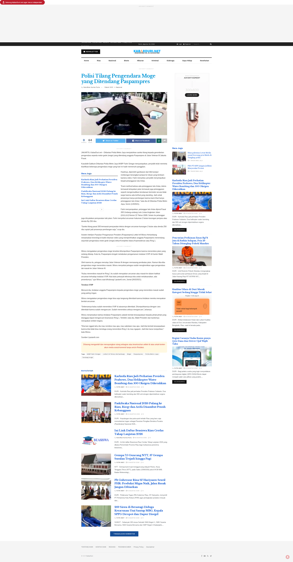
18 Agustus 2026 (140, 437)
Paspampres (138, 354)
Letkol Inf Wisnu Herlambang (114, 354)
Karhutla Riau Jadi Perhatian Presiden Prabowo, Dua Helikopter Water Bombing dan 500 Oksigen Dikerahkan (140, 380)
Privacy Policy (127, 42)
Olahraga (170, 61)
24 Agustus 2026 (133, 387)
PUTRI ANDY (120, 387)
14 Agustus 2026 (133, 518)
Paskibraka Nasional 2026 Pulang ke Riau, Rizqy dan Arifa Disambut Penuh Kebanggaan (99, 193)
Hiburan (140, 61)
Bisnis (126, 61)
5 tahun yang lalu (196, 160)
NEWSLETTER (91, 51)
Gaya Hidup (187, 61)
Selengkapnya (179, 230)
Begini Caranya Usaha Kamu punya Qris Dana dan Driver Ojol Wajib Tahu (191, 341)
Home (86, 61)
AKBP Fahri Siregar (93, 354)
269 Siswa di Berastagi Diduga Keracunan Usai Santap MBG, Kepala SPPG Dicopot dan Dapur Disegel (138, 511)
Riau (99, 61)
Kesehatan (204, 61)
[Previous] (97, 209)
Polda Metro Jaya (151, 354)
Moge (129, 354)
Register (188, 44)
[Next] (101, 209)
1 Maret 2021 (108, 87)
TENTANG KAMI (86, 42)
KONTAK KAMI (97, 42)
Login (180, 44)
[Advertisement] (146, 25)
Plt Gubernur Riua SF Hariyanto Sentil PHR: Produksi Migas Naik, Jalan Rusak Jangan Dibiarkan (140, 483)
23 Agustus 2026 (133, 414)
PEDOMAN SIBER (115, 42)
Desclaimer (85, 46)
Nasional (112, 61)
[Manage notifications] (287, 557)
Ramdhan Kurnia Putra (91, 87)
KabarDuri (89, 556)
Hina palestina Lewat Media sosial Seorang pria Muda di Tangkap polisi (200, 155)
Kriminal (155, 61)
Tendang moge (87, 357)
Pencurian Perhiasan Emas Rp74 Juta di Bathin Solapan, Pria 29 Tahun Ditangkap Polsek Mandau (190, 241)
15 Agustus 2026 (133, 462)
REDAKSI (106, 42)
